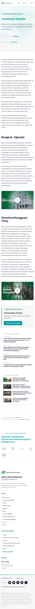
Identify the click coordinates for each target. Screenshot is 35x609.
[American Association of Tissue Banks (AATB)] (4, 455)
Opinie (5, 503)
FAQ (4, 525)
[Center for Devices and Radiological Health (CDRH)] (21, 449)
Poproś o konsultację (13, 323)
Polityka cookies (20, 578)
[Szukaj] (19, 3)
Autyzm (5, 540)
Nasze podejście (7, 514)
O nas (4, 522)
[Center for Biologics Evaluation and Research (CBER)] (30, 449)
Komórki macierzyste (9, 516)
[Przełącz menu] (32, 3)
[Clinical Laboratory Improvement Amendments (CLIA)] (13, 449)
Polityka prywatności (6, 578)
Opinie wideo (6, 505)
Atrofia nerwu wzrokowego (11, 537)
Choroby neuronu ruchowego (11, 543)
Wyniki (5, 508)
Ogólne (5, 548)
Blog (4, 511)
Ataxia (4, 535)
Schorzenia (6, 497)
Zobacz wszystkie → (8, 551)
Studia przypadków (8, 500)
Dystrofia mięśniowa (9, 546)
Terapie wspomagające (9, 519)
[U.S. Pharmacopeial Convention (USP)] (4, 449)
